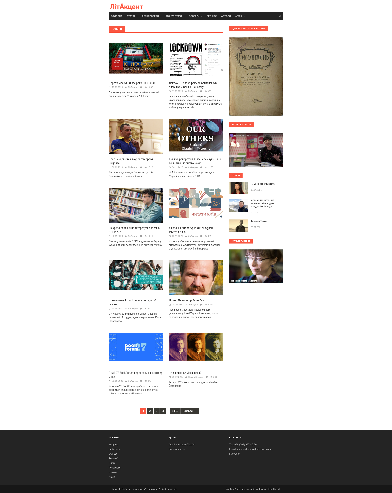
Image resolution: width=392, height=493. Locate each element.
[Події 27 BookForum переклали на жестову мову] (136, 347)
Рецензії (113, 458)
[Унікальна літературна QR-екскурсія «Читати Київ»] (196, 203)
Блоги (112, 463)
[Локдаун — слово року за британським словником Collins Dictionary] (196, 59)
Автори (226, 16)
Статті (131, 16)
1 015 (175, 411)
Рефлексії (114, 449)
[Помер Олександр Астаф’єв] (196, 281)
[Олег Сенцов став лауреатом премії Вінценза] (136, 137)
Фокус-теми (174, 16)
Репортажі (115, 467)
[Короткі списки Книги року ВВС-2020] (136, 58)
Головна (116, 16)
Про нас (212, 16)
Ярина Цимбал (195, 377)
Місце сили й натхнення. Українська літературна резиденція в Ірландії (262, 203)
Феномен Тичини (259, 221)
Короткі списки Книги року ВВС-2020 (132, 83)
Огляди (113, 453)
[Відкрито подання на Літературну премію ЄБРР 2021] (136, 205)
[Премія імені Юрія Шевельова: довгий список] (136, 275)
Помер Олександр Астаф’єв (186, 300)
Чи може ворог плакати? (263, 183)
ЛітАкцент (133, 87)
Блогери (194, 16)
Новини (113, 472)
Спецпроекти (150, 16)
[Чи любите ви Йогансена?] (196, 347)
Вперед (188, 411)
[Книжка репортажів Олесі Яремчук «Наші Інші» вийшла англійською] (196, 135)
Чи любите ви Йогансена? (185, 373)
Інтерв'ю (113, 444)
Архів (238, 16)
